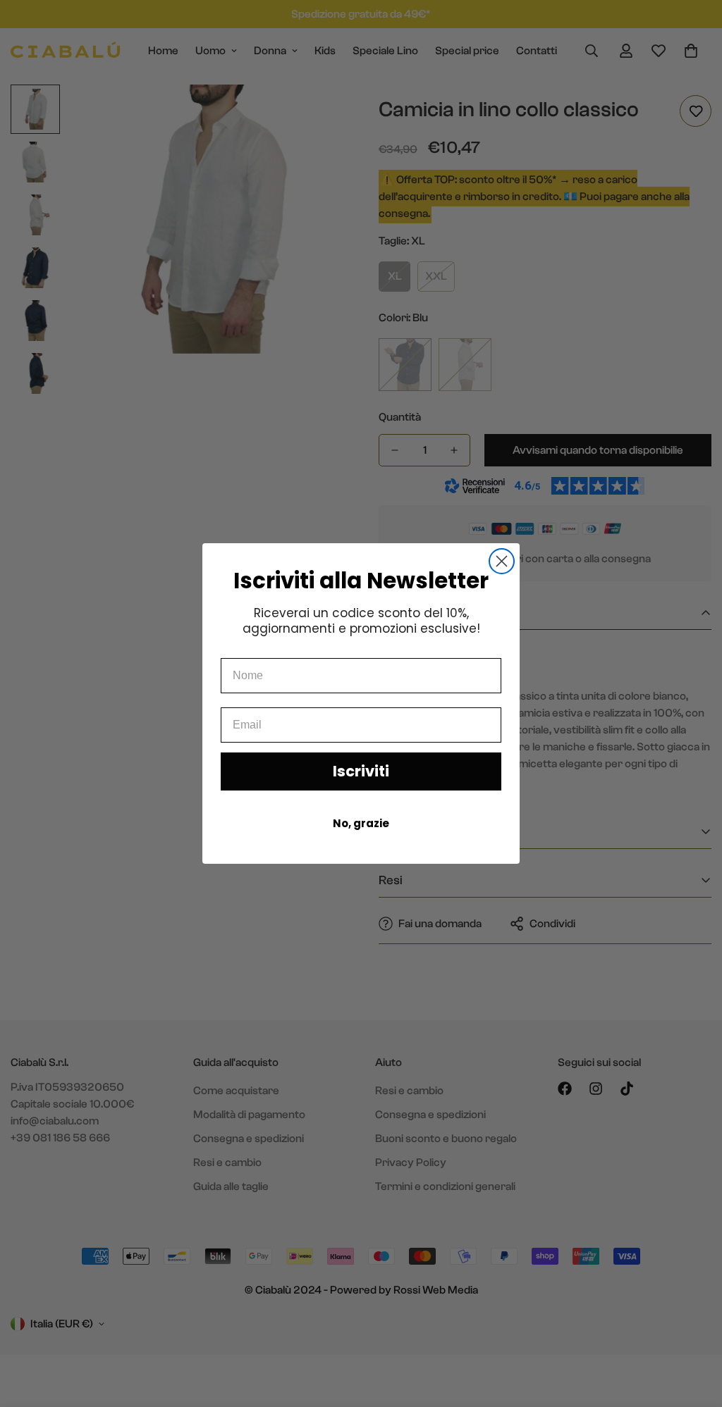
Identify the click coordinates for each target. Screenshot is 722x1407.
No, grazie (361, 823)
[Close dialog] (501, 561)
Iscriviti (361, 771)
